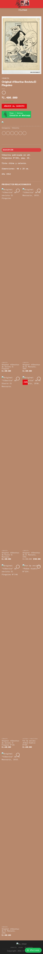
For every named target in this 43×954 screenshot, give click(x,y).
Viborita (5, 78)
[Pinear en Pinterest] (20, 133)
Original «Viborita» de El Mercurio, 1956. (31, 555)
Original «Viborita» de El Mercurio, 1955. (31, 367)
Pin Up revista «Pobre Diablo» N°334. (29, 743)
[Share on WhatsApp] (4, 133)
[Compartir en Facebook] (8, 133)
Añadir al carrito (14, 106)
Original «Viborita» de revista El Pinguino (10, 367)
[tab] (21, 150)
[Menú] (3, 4)
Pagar (20, 947)
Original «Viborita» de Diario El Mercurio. (10, 555)
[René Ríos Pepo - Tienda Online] (21, 4)
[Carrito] (40, 4)
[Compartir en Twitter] (12, 133)
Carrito (13, 947)
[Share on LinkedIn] (24, 133)
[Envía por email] (16, 133)
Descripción (8, 150)
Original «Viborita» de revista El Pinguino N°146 (10, 743)
